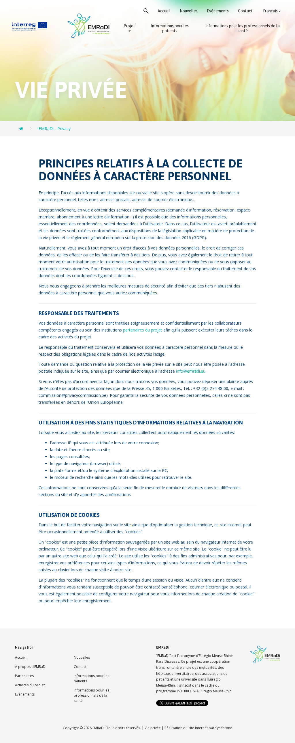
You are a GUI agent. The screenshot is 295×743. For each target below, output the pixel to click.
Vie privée (153, 727)
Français (270, 11)
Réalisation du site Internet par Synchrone (198, 727)
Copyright (71, 727)
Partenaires (24, 675)
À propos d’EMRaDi (30, 666)
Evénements (218, 11)
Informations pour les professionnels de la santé (242, 28)
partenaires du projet (143, 330)
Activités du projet (30, 685)
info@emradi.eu (190, 371)
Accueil (164, 11)
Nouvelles (189, 11)
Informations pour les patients (170, 28)
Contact (245, 11)
